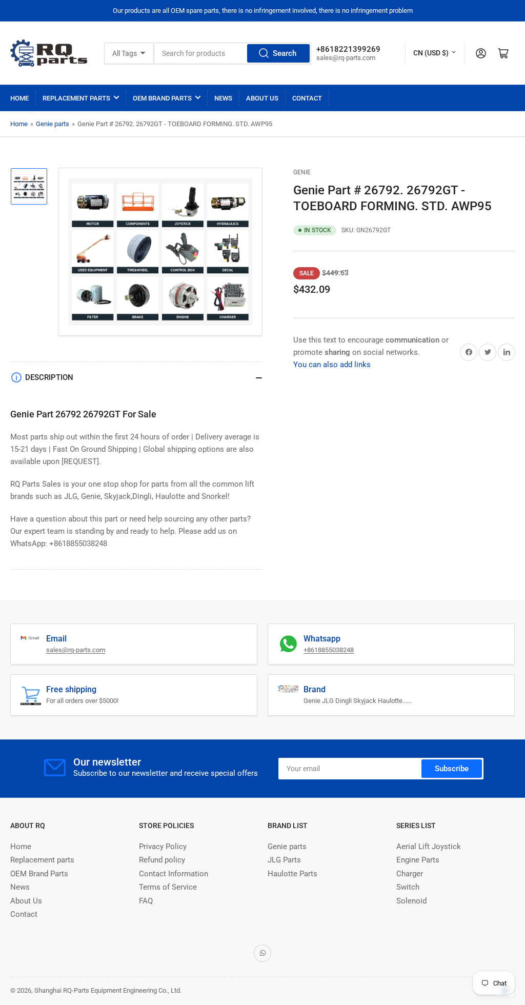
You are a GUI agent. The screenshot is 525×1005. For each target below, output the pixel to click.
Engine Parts (417, 860)
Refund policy (162, 860)
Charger (409, 873)
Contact (307, 98)
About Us (262, 98)
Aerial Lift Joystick (428, 846)
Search (284, 53)
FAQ (146, 901)
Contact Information (173, 873)
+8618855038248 (329, 650)
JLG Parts (284, 860)
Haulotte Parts (292, 873)
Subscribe (452, 768)
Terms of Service (168, 887)
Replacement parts (76, 98)
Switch (407, 887)
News (223, 98)
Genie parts (52, 124)
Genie (302, 172)
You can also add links (332, 364)
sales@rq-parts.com (75, 650)
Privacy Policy (163, 846)
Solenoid (411, 901)
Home (19, 98)
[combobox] (233, 53)
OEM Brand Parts (162, 98)
